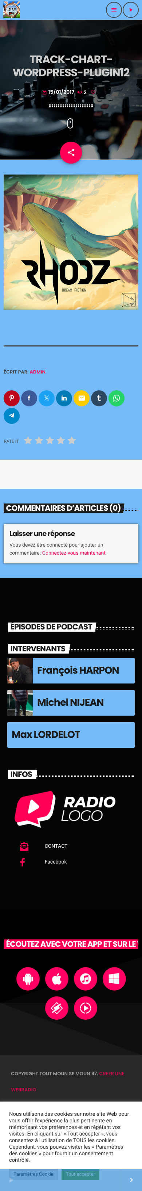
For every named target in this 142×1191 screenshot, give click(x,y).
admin (38, 371)
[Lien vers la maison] (11, 9)
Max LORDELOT (46, 735)
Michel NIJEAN (70, 702)
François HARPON (78, 670)
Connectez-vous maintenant (74, 553)
